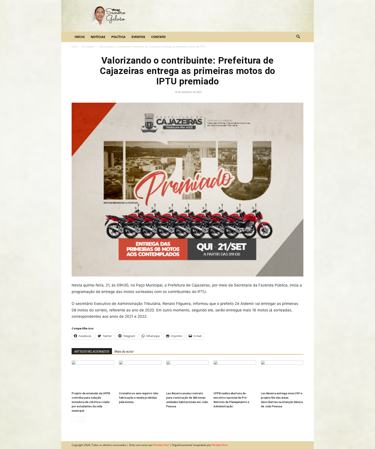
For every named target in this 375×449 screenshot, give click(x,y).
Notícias (98, 37)
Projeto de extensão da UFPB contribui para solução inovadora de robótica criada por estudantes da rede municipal (91, 402)
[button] (298, 37)
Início (80, 37)
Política (118, 37)
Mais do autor (124, 351)
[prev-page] (74, 419)
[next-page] (81, 419)
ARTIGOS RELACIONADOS (91, 351)
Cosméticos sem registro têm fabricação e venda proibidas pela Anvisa (138, 398)
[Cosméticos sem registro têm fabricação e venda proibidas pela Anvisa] (140, 375)
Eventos (138, 37)
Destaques (88, 46)
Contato (158, 37)
